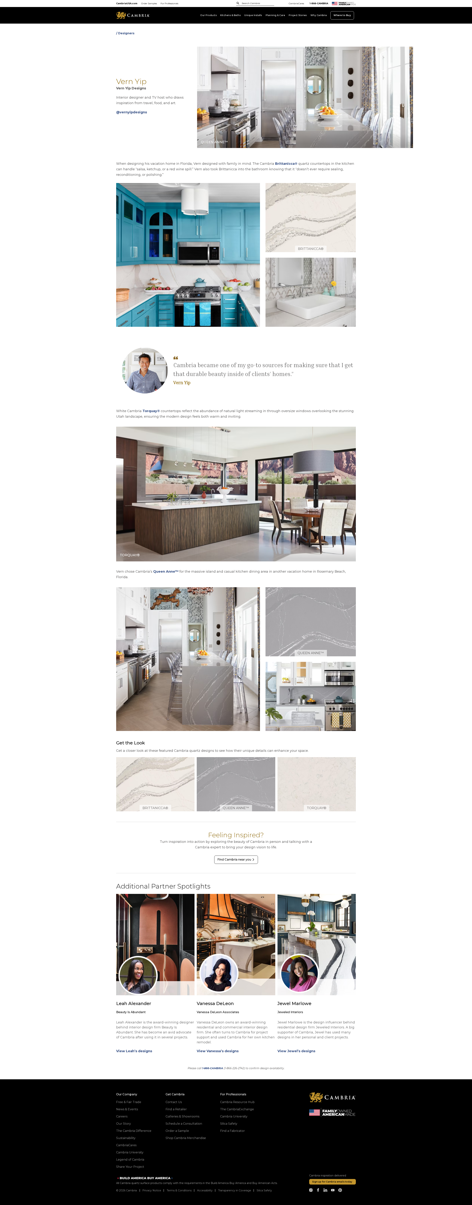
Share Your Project (130, 1167)
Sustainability (126, 1138)
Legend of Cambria (130, 1159)
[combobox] (259, 3)
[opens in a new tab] (311, 1190)
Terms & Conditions (179, 1190)
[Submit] (238, 3)
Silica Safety (228, 1123)
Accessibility (205, 1190)
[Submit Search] (238, 3)
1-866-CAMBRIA (319, 3)
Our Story (123, 1123)
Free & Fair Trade (128, 1102)
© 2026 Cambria (126, 1190)
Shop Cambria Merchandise (186, 1138)
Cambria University (129, 1152)
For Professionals (169, 3)
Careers (121, 1116)
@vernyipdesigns (131, 112)
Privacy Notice (151, 1190)
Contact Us (174, 1102)
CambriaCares (296, 3)
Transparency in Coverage (234, 1190)
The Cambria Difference (133, 1131)
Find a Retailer (176, 1109)
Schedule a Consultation (184, 1123)
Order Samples (149, 3)
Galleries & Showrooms (182, 1116)
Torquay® (151, 411)
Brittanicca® (286, 164)
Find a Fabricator (232, 1131)
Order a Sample (177, 1131)
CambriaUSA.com (126, 3)
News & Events (127, 1109)
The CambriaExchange (237, 1109)
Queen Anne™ (165, 572)
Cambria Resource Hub (237, 1102)
